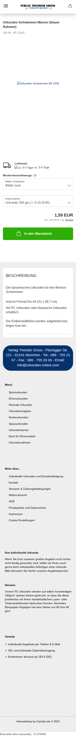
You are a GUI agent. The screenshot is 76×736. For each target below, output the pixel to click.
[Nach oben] (65, 730)
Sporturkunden (18, 392)
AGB (11, 501)
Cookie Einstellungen (22, 520)
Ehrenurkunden (18, 398)
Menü (6, 6)
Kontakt (13, 482)
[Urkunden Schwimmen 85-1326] (38, 83)
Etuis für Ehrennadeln (22, 436)
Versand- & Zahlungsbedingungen (30, 488)
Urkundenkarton (19, 430)
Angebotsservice (58, 570)
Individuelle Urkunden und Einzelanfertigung (36, 476)
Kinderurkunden (18, 417)
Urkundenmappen (20, 411)
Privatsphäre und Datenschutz (27, 507)
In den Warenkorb (38, 234)
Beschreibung (21, 275)
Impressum (16, 514)
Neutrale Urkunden (20, 404)
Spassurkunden (18, 423)
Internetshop (24, 721)
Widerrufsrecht (18, 495)
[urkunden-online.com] (38, 7)
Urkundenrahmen (19, 442)
